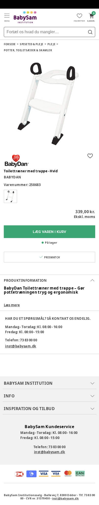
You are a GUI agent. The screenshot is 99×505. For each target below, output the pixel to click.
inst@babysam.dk (20, 346)
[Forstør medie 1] (49, 103)
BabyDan (12, 177)
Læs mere (12, 305)
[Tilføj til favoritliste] (90, 156)
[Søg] (90, 32)
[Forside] (25, 17)
